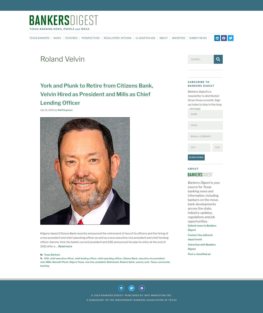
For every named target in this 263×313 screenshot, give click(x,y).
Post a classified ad (199, 254)
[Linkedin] (217, 38)
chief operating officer (110, 258)
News (57, 38)
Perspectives (91, 38)
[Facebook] (224, 38)
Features (71, 38)
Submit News (198, 38)
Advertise (178, 38)
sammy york (142, 262)
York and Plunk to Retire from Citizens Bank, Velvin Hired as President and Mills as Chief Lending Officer (96, 94)
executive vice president (152, 258)
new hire (89, 262)
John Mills (45, 262)
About (163, 38)
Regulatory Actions (118, 38)
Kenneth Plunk (60, 262)
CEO (46, 258)
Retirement (113, 262)
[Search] (218, 59)
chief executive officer (62, 258)
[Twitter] (230, 38)
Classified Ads (145, 38)
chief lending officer (85, 258)
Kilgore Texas (76, 262)
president (100, 262)
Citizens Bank (130, 258)
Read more (65, 246)
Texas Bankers (39, 38)
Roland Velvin (127, 262)
